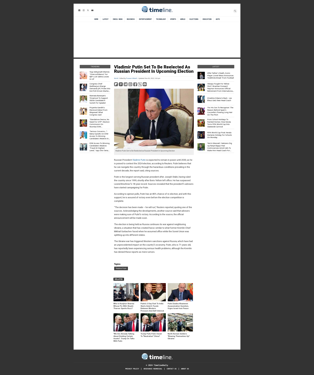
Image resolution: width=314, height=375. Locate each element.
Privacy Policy (132, 369)
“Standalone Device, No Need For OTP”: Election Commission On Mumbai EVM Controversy (100, 123)
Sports (173, 19)
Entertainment (145, 19)
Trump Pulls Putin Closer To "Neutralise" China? (151, 335)
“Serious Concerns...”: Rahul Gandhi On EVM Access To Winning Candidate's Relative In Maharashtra (99, 135)
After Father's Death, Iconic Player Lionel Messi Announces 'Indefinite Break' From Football (220, 75)
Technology (161, 19)
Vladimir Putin (139, 160)
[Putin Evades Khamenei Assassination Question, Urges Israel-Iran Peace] (180, 292)
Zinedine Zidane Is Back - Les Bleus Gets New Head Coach (219, 99)
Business (131, 19)
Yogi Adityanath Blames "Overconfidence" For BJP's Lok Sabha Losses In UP (100, 75)
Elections (194, 19)
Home (96, 19)
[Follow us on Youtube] (92, 10)
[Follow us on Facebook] (79, 10)
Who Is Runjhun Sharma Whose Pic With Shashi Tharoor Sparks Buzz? (123, 306)
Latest (105, 19)
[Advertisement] (157, 40)
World (182, 19)
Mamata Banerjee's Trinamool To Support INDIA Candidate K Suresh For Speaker (99, 99)
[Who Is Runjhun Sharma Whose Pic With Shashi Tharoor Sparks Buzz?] (126, 292)
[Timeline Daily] (157, 9)
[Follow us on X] (88, 10)
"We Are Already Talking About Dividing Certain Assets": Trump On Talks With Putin (123, 337)
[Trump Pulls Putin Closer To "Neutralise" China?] (153, 322)
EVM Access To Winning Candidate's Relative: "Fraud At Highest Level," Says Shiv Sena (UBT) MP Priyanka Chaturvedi (100, 147)
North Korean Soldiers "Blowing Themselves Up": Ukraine (179, 336)
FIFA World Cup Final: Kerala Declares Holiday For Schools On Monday (219, 134)
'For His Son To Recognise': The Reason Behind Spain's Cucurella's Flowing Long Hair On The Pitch (220, 111)
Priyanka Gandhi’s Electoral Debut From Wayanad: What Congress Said (98, 111)
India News (118, 19)
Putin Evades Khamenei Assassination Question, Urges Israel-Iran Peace (178, 306)
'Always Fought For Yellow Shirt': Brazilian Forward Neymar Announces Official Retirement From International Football (220, 87)
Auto (218, 19)
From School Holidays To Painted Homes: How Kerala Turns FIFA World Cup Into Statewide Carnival (219, 123)
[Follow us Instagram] (83, 10)
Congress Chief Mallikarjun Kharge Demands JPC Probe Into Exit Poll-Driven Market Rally (100, 87)
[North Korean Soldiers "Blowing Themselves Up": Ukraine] (180, 322)
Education (207, 19)
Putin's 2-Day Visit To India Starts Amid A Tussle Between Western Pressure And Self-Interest (152, 307)
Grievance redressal (153, 369)
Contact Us (172, 369)
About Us (185, 369)
